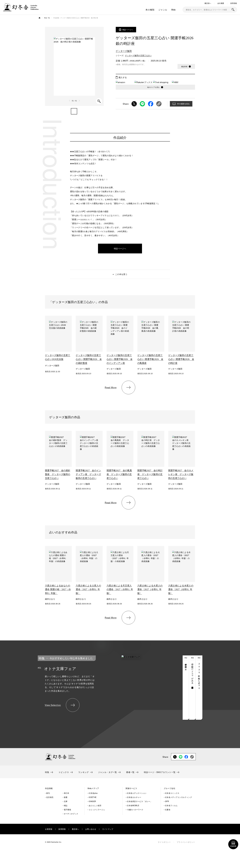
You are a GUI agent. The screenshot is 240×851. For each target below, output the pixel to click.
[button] (74, 111)
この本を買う (121, 274)
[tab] (186, 687)
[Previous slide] (70, 101)
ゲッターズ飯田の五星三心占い (138, 55)
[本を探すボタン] (233, 9)
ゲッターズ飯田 (124, 50)
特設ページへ (127, 29)
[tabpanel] (101, 687)
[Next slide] (79, 101)
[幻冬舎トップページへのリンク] (20, 9)
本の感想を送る (183, 103)
